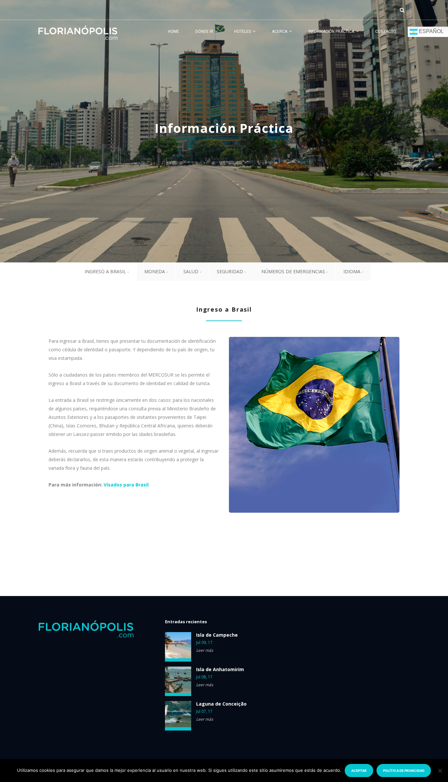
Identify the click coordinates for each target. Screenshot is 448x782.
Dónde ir (204, 31)
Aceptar (359, 770)
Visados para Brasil (126, 485)
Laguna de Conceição (221, 704)
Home (173, 31)
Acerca (279, 31)
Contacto (385, 31)
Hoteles (242, 31)
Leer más (204, 650)
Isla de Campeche (217, 635)
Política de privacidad (403, 770)
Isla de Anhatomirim (220, 669)
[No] (440, 770)
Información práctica (331, 31)
